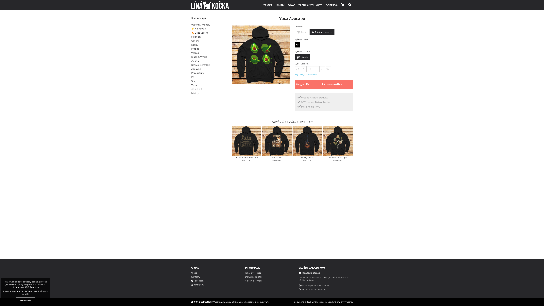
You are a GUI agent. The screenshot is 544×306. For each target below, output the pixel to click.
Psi (193, 77)
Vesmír (195, 53)
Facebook (198, 281)
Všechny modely (200, 24)
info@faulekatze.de (310, 273)
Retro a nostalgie (200, 65)
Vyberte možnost (303, 51)
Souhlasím (25, 300)
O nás (291, 5)
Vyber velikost (302, 64)
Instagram (198, 284)
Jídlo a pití (196, 89)
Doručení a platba (254, 277)
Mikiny (280, 5)
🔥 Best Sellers (199, 32)
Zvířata (195, 61)
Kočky (194, 44)
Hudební (196, 36)
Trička (268, 5)
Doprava (332, 5)
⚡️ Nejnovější (198, 28)
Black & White (199, 57)
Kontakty (195, 277)
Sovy (194, 81)
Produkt (299, 27)
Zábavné (196, 69)
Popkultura (197, 73)
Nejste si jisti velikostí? (306, 74)
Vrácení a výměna (254, 281)
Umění (195, 41)
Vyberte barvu (302, 39)
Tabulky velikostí (310, 5)
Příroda (195, 48)
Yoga (194, 85)
